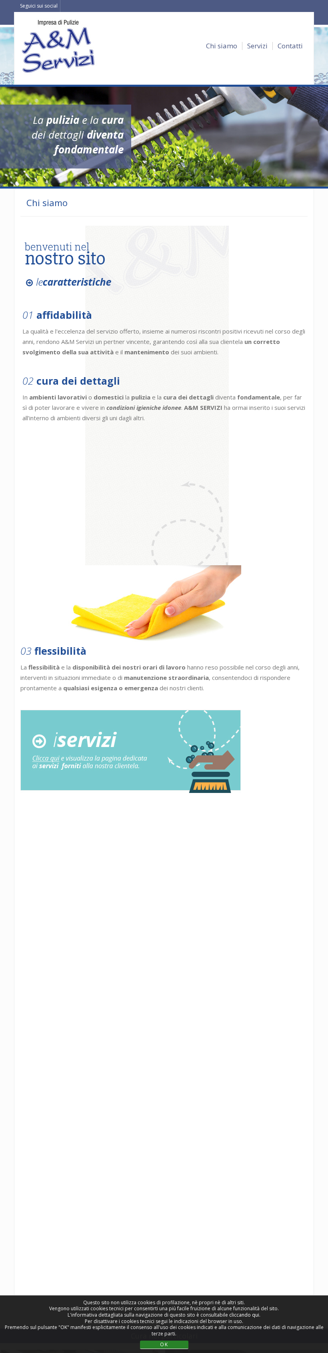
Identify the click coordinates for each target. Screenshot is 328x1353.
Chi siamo (221, 46)
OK (164, 1344)
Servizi (257, 46)
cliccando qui (244, 1314)
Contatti (290, 46)
